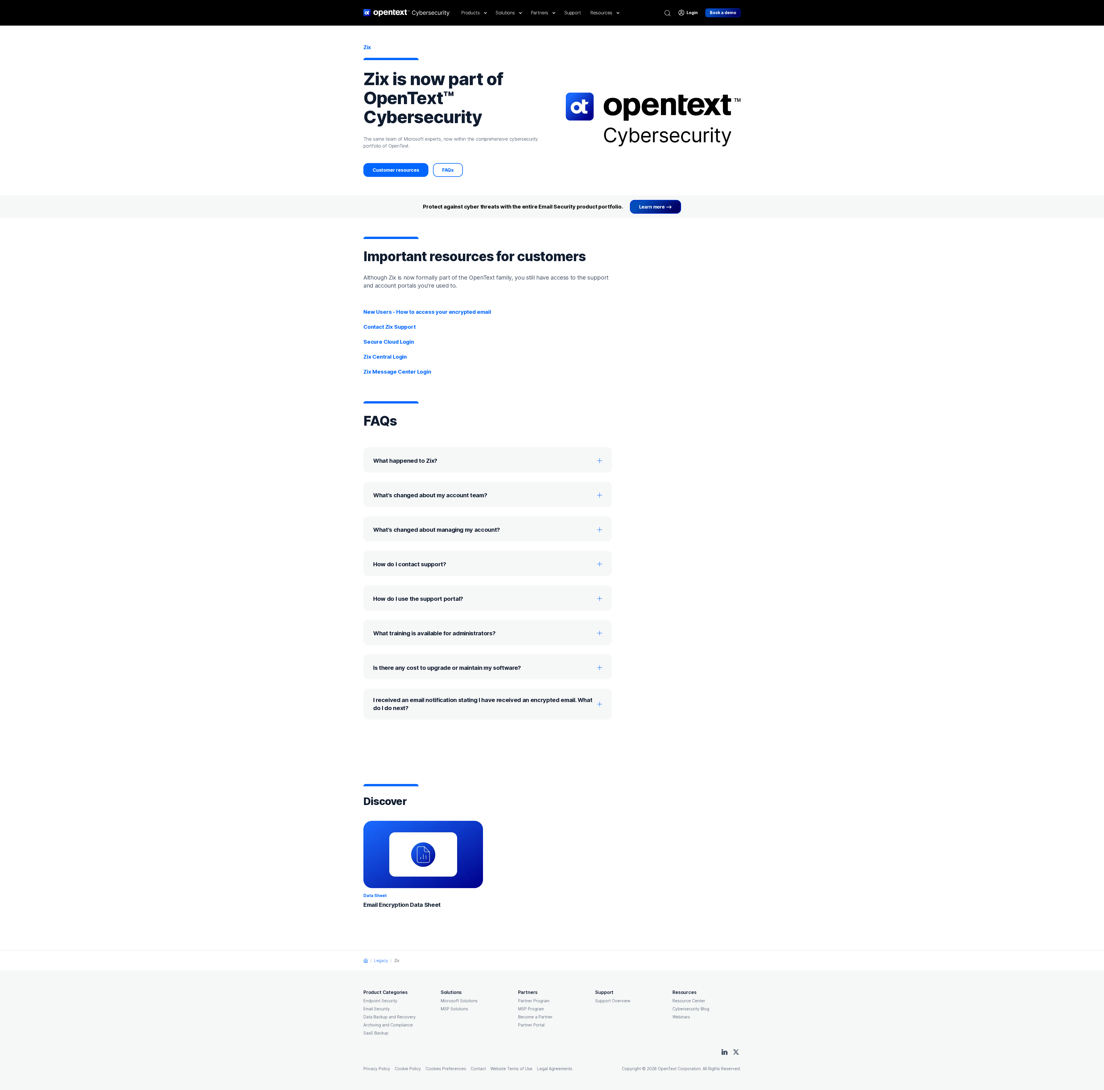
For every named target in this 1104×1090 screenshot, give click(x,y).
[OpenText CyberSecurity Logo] (406, 12)
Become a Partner (535, 1016)
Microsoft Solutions (459, 1000)
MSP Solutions (454, 1008)
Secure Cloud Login (388, 342)
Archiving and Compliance (388, 1024)
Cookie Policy (408, 1068)
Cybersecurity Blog (690, 1008)
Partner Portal (531, 1024)
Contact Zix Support (389, 327)
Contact (478, 1068)
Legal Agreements (554, 1068)
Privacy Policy (376, 1068)
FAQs (448, 170)
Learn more (652, 207)
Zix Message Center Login (397, 371)
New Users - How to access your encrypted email (427, 312)
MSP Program (531, 1008)
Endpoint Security (380, 1000)
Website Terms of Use (511, 1068)
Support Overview (612, 1000)
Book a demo (723, 12)
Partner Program (533, 1000)
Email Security (376, 1008)
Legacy (381, 960)
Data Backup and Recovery (389, 1016)
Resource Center (688, 1000)
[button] (474, 12)
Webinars (681, 1016)
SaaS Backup (375, 1032)
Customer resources (396, 170)
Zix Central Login (385, 356)
